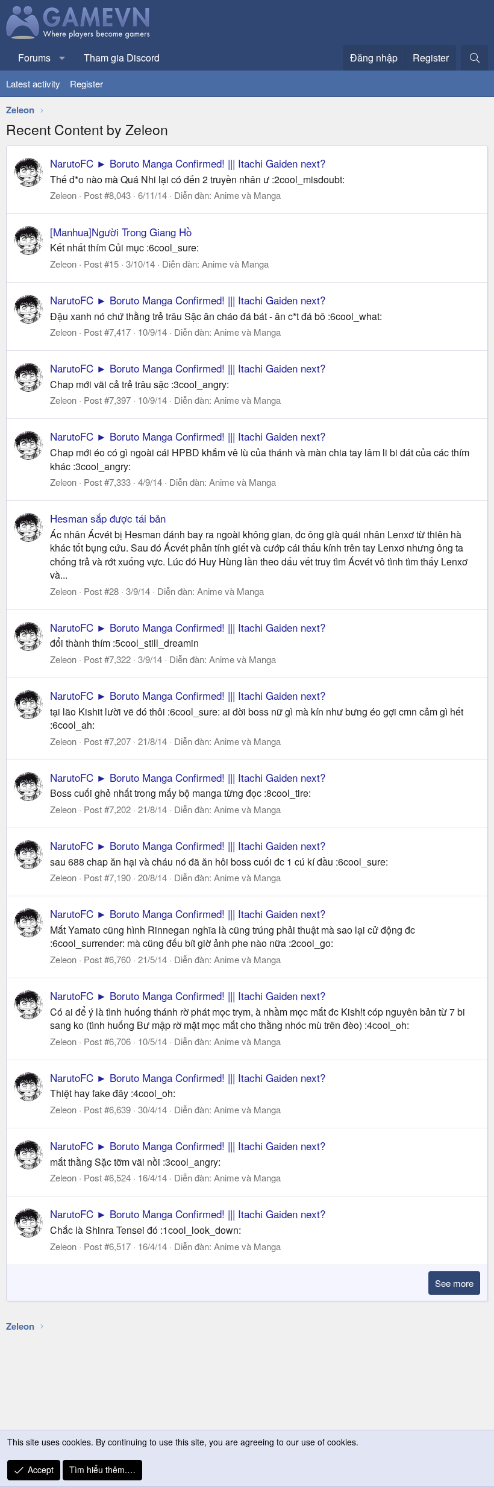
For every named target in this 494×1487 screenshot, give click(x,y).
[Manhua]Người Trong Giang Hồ (121, 231)
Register (86, 83)
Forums (34, 57)
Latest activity (33, 83)
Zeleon (63, 195)
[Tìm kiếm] (474, 58)
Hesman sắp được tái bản (108, 518)
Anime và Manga (247, 195)
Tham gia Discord (122, 57)
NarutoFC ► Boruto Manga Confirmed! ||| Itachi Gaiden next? (187, 163)
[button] (62, 58)
